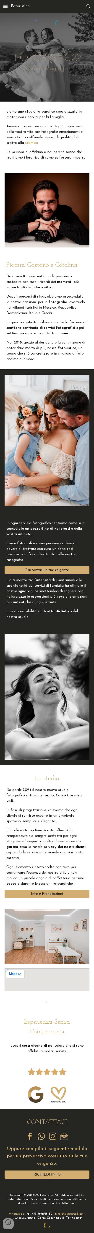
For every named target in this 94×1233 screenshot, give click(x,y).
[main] (47, 62)
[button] (5, 6)
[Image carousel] (47, 440)
